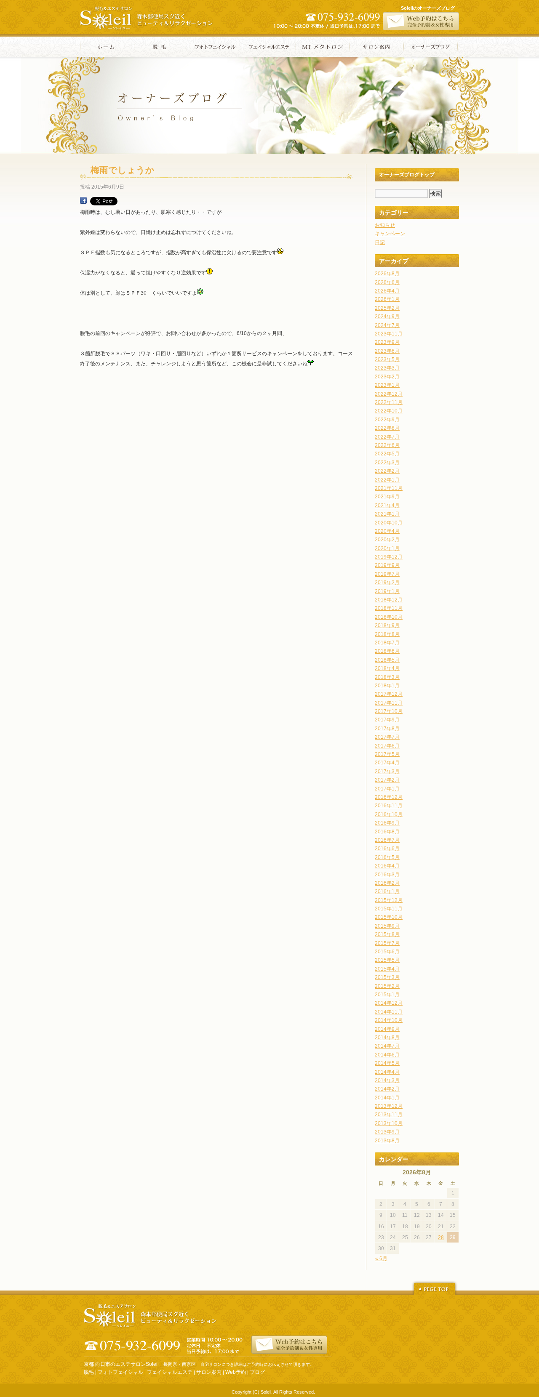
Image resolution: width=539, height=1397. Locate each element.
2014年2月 (387, 1089)
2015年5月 (387, 960)
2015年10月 (389, 917)
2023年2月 (387, 377)
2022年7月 (387, 437)
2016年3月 (387, 875)
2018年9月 (387, 625)
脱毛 (161, 47)
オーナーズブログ (430, 47)
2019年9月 (387, 565)
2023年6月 (387, 351)
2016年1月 (387, 891)
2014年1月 (387, 1098)
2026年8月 (387, 274)
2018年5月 (387, 660)
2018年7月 (387, 643)
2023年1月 (387, 385)
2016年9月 (387, 823)
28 (441, 1237)
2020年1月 (387, 548)
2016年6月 (387, 849)
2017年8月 (387, 729)
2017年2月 (387, 780)
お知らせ (385, 225)
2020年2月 (387, 540)
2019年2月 (387, 582)
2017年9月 (387, 720)
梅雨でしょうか (123, 170)
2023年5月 (387, 359)
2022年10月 (389, 411)
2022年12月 (389, 394)
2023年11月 (389, 334)
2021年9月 (387, 497)
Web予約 (235, 1372)
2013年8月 (387, 1141)
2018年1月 (387, 686)
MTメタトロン (323, 47)
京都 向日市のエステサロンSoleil (121, 1364)
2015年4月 (387, 969)
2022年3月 (387, 463)
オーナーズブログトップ (407, 175)
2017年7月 (387, 737)
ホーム (107, 47)
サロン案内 (377, 47)
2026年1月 (387, 299)
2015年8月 (387, 934)
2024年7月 (387, 325)
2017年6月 (387, 746)
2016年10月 (389, 814)
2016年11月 (389, 806)
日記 (380, 242)
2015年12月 (389, 900)
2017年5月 (387, 754)
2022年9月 (387, 420)
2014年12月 (389, 1003)
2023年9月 (387, 342)
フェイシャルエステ (269, 47)
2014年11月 (389, 1012)
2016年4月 (387, 866)
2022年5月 (387, 454)
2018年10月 (389, 617)
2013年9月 (387, 1132)
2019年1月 (387, 591)
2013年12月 (389, 1106)
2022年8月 (387, 428)
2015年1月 (387, 995)
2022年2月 (387, 471)
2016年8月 (387, 832)
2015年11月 (389, 909)
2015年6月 (387, 952)
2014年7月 (387, 1046)
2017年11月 (389, 703)
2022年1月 (387, 480)
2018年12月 (389, 600)
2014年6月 (387, 1055)
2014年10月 (389, 1020)
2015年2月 (387, 986)
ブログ (257, 1372)
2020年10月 (389, 523)
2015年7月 (387, 943)
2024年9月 (387, 316)
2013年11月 (389, 1115)
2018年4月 (387, 668)
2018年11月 (389, 608)
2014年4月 (387, 1072)
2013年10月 (389, 1123)
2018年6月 (387, 651)
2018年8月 (387, 634)
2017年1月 (387, 789)
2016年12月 (389, 797)
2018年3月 (387, 677)
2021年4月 (387, 505)
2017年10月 (389, 711)
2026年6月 (387, 282)
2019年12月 (389, 557)
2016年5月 (387, 857)
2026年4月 (387, 291)
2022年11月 (389, 402)
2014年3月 (387, 1080)
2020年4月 (387, 531)
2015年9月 (387, 926)
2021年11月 (389, 488)
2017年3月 (387, 771)
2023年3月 (387, 368)
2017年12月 (389, 694)
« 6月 (381, 1258)
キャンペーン (390, 234)
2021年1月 (387, 514)
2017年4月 (387, 763)
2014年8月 (387, 1037)
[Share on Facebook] (83, 202)
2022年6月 (387, 445)
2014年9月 (387, 1029)
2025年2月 (387, 308)
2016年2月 (387, 883)
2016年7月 (387, 840)
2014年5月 (387, 1063)
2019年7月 (387, 574)
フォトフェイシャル (215, 47)
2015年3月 (387, 977)
